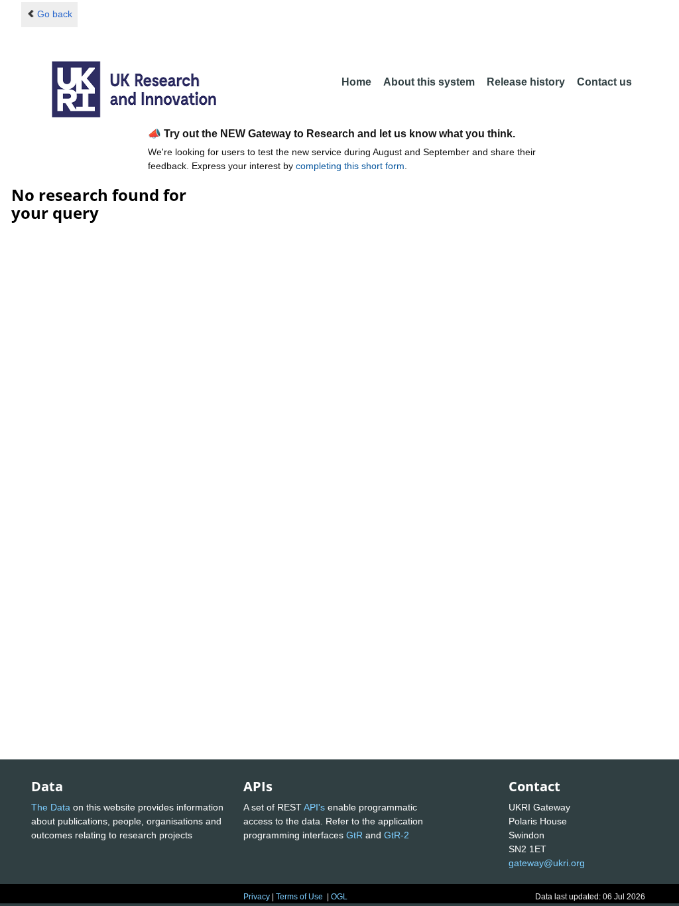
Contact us (604, 82)
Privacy (256, 896)
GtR (354, 835)
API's (314, 807)
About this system (429, 82)
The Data (50, 807)
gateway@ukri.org (547, 863)
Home (356, 82)
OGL (339, 896)
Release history (526, 82)
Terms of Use (299, 896)
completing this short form (350, 166)
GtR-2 (396, 835)
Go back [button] (54, 14)
